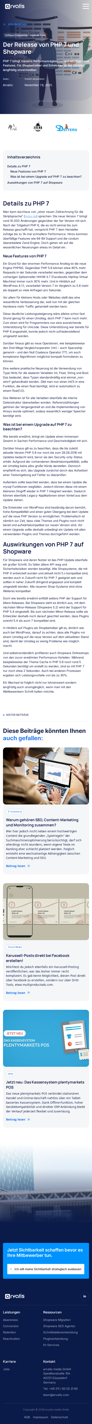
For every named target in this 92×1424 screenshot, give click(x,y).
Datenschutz (59, 1417)
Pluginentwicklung (55, 1338)
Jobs (6, 1369)
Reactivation (11, 1338)
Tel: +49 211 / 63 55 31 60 (60, 1388)
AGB (27, 1417)
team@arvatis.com (56, 1395)
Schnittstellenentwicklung (60, 1332)
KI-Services (51, 1345)
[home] (13, 6)
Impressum (40, 1417)
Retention (9, 1332)
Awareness (10, 1320)
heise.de (30, 216)
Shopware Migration (57, 1320)
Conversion (11, 1326)
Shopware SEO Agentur (59, 1326)
